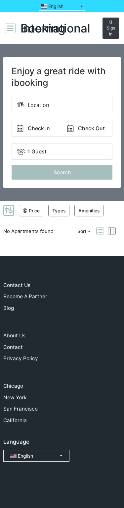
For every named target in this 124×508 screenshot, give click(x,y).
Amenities (89, 210)
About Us (14, 335)
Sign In (111, 31)
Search (62, 172)
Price (33, 210)
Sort (81, 231)
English (55, 6)
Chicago (13, 386)
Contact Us (16, 285)
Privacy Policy (20, 358)
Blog (8, 308)
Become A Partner (25, 296)
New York (14, 397)
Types (59, 210)
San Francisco (20, 409)
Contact (13, 347)
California (15, 420)
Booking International (55, 28)
